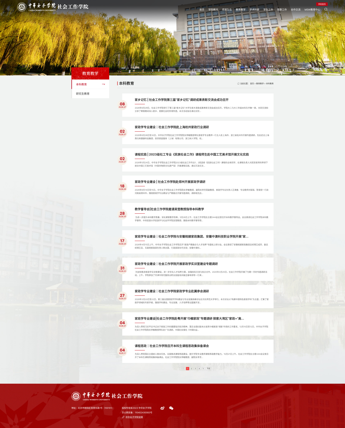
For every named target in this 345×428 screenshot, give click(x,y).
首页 (201, 9)
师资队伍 (227, 9)
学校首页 (322, 4)
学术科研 (254, 9)
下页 (208, 369)
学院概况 (213, 9)
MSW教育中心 (312, 9)
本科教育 (81, 84)
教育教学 (241, 9)
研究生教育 (82, 93)
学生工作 (268, 9)
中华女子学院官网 (134, 417)
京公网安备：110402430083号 (137, 412)
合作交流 (296, 9)
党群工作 (282, 9)
